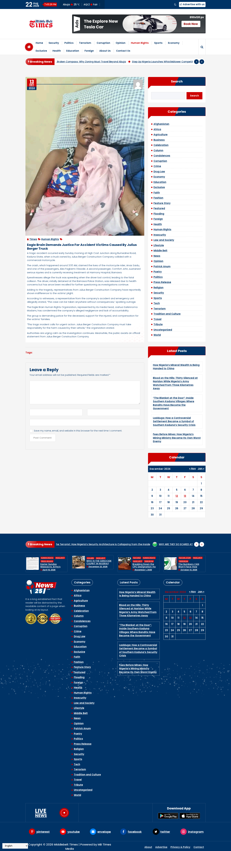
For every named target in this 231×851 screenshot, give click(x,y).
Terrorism (85, 43)
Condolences (162, 155)
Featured (159, 208)
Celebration (161, 145)
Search (177, 81)
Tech (157, 303)
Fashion (158, 197)
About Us (105, 50)
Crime (157, 166)
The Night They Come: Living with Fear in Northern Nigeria (191, 563)
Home (39, 43)
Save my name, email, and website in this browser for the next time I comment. (78, 430)
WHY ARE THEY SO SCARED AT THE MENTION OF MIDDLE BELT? (111, 544)
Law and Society (164, 240)
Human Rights (140, 43)
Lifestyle (159, 245)
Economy (173, 43)
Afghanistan (161, 124)
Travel (157, 319)
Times (33, 239)
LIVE (41, 812)
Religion (158, 287)
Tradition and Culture (167, 313)
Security (54, 43)
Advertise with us (193, 4)
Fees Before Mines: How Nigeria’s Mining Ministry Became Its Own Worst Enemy (177, 438)
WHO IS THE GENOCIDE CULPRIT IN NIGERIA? (53, 562)
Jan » (201, 468)
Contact (198, 846)
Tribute (158, 324)
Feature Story (162, 203)
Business (159, 140)
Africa (157, 129)
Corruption (103, 43)
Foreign (89, 50)
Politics (69, 43)
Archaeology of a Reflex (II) (170, 544)
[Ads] (139, 23)
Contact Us (123, 50)
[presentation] (196, 61)
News (157, 256)
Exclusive (41, 50)
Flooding (159, 213)
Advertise (161, 846)
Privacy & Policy (180, 846)
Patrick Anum (162, 266)
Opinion (120, 43)
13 (185, 496)
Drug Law (159, 171)
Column (158, 150)
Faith (157, 192)
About (148, 846)
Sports (158, 43)
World (157, 335)
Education (72, 50)
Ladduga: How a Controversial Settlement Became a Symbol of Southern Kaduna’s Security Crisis (174, 421)
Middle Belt (160, 250)
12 (177, 496)
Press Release (162, 282)
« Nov (192, 468)
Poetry (158, 271)
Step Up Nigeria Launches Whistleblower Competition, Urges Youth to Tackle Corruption (113, 61)
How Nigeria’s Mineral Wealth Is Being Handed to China (137, 593)
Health (56, 50)
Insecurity (160, 234)
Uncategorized (163, 329)
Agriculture (161, 134)
